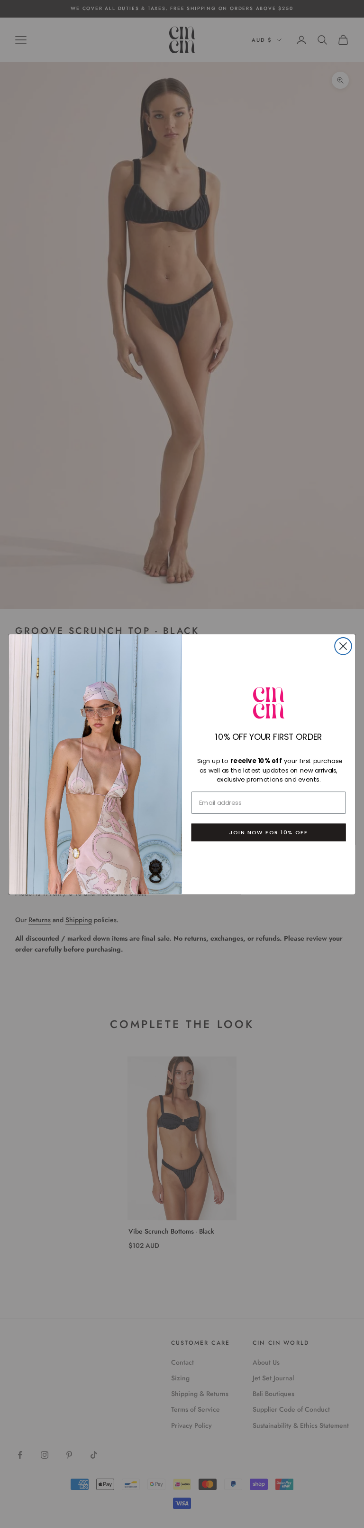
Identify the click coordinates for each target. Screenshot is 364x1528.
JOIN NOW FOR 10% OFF (268, 832)
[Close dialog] (343, 646)
